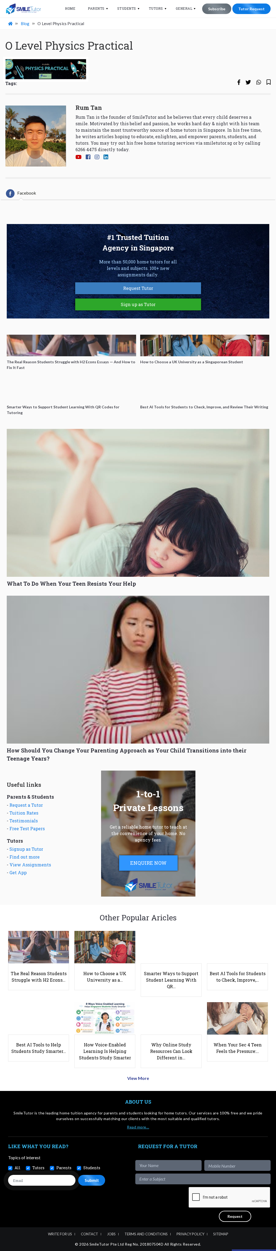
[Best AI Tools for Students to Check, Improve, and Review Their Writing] (205, 390)
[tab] (21, 193)
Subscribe (216, 8)
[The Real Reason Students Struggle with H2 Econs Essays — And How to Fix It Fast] (71, 345)
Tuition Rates (23, 813)
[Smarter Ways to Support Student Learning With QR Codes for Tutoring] (71, 390)
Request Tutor (138, 288)
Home (70, 8)
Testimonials (23, 820)
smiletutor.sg (217, 143)
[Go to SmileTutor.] (10, 23)
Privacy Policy (190, 1234)
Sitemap (220, 1234)
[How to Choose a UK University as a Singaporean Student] (205, 345)
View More (138, 1078)
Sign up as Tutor (138, 304)
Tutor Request (251, 8)
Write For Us (60, 1234)
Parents (96, 8)
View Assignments (30, 864)
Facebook (26, 192)
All (17, 1167)
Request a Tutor (26, 805)
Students (126, 8)
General (184, 8)
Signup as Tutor (26, 849)
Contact (89, 1234)
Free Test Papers (27, 828)
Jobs (111, 1234)
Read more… (138, 1127)
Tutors (156, 8)
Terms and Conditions (146, 1234)
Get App (18, 872)
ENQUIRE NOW (148, 863)
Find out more (24, 857)
